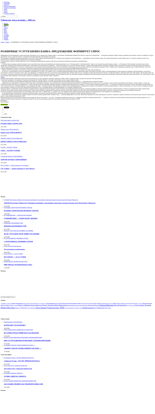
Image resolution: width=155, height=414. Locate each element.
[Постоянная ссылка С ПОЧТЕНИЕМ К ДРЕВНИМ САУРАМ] (16, 238)
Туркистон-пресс (53, 308)
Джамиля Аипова (101, 303)
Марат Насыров (147, 303)
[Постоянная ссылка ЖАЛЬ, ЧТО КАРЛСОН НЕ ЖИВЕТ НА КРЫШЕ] (18, 230)
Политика (6, 2)
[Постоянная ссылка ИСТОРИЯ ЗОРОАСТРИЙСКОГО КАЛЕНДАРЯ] (18, 329)
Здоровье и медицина (10, 7)
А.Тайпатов (8, 303)
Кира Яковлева (135, 303)
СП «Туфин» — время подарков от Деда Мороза (18, 168)
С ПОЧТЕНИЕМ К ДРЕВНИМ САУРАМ (18, 241)
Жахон (114, 303)
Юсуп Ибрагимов (98, 308)
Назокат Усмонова (48, 305)
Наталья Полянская (93, 305)
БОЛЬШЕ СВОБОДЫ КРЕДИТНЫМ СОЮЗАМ (21, 211)
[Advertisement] (19, 45)
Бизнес (6, 12)
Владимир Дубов (76, 303)
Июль (5, 32)
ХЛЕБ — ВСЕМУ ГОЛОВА (10, 150)
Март (5, 26)
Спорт (5, 10)
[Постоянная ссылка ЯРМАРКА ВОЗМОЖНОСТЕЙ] (13, 223)
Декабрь (6, 39)
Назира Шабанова (36, 305)
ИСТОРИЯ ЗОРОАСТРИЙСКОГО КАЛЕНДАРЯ (21, 333)
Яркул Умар (108, 308)
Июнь (5, 30)
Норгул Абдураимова (131, 305)
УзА (62, 307)
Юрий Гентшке (88, 308)
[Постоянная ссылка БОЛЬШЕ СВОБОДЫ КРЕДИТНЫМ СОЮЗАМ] (18, 207)
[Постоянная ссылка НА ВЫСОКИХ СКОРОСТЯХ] (10, 120)
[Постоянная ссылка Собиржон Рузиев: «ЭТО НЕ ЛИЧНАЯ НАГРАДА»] (19, 357)
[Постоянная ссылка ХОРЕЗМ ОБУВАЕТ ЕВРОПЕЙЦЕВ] (11, 156)
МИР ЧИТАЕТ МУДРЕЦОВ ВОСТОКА (18, 265)
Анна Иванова (50, 303)
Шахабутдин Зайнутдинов (76, 308)
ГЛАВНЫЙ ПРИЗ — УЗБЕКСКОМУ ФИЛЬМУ (21, 218)
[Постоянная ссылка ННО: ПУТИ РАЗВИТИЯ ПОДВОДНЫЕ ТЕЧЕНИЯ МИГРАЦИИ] (23, 337)
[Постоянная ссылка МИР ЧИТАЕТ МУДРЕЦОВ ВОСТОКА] (16, 261)
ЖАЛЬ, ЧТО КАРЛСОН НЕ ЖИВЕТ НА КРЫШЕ (21, 234)
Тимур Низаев (41, 308)
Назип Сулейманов (24, 305)
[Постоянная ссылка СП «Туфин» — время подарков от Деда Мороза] (15, 165)
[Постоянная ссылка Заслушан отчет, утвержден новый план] (15, 365)
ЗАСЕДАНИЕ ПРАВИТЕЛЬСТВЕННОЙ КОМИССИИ (23, 384)
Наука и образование (9, 6)
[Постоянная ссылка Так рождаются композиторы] (12, 246)
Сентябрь (6, 35)
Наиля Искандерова (60, 305)
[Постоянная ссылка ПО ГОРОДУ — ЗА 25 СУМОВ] (13, 254)
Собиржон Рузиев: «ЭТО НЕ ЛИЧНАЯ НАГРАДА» (22, 361)
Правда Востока (8, 308)
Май (5, 29)
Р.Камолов (17, 308)
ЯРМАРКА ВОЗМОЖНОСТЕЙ (15, 226)
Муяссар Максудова (7, 305)
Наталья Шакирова (106, 305)
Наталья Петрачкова (82, 305)
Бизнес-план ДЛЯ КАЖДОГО (11, 132)
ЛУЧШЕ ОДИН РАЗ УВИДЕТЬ (15, 376)
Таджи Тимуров (31, 308)
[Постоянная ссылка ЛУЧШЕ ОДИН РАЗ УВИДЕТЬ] (13, 373)
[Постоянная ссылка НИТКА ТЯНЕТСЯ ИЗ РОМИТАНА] (12, 138)
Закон (5, 9)
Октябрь (6, 36)
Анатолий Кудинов (34, 303)
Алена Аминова (26, 303)
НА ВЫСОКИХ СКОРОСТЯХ (11, 123)
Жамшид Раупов (109, 303)
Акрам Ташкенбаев (17, 303)
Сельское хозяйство (9, 13)
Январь (6, 23)
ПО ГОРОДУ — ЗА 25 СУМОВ (15, 257)
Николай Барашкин (120, 305)
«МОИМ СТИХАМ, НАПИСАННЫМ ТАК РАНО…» (22, 348)
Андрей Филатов (42, 303)
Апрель (6, 28)
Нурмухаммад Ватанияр (143, 305)
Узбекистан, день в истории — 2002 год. (18, 20)
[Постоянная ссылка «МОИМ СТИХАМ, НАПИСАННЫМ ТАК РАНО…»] (19, 345)
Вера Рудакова (67, 303)
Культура (6, 5)
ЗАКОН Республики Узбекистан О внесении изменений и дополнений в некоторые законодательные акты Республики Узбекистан (49, 203)
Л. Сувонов (140, 303)
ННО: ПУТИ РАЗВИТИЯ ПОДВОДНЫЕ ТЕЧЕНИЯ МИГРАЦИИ (27, 340)
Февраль (6, 25)
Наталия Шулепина (72, 305)
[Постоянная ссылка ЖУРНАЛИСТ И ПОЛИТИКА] (13, 322)
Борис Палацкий (58, 303)
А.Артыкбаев (3, 303)
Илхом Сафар (120, 303)
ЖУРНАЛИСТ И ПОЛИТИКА (15, 325)
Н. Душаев (15, 305)
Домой (2, 42)
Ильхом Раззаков (127, 303)
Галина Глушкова (92, 303)
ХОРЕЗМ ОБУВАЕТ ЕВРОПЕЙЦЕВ (14, 159)
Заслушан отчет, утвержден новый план (18, 368)
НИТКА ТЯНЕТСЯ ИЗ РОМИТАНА (14, 141)
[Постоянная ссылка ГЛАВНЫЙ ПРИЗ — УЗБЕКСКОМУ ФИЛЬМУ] (18, 215)
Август (6, 33)
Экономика (7, 3)
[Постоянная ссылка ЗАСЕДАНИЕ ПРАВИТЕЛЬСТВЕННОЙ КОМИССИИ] (20, 381)
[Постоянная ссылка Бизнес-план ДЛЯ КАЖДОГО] (10, 129)
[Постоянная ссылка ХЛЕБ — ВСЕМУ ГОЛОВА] (9, 147)
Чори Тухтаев (67, 308)
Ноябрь (6, 38)
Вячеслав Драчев (84, 303)
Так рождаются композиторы (14, 249)
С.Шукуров (23, 308)
